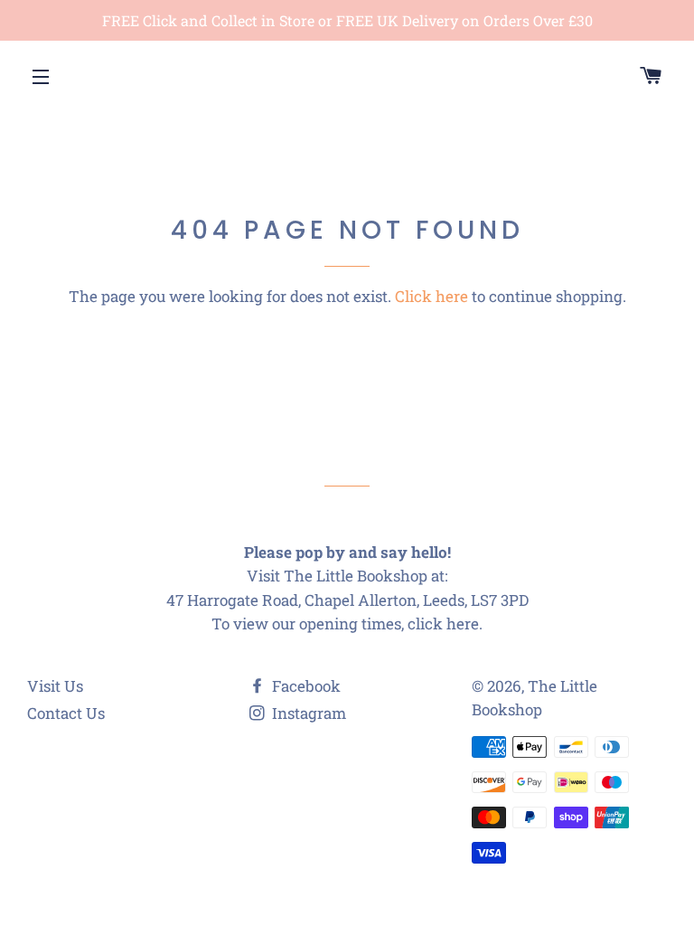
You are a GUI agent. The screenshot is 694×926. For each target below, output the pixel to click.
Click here (431, 296)
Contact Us (66, 713)
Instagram (307, 713)
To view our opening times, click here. (347, 623)
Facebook (304, 686)
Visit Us (55, 686)
